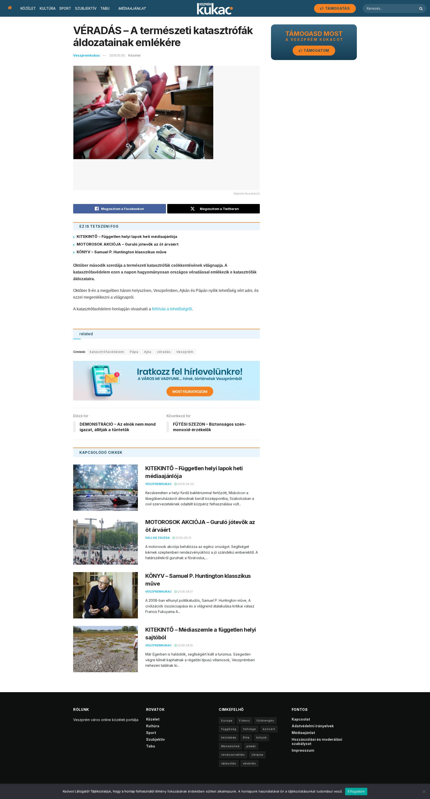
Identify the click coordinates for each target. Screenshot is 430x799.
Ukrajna (257, 754)
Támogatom (316, 50)
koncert (269, 729)
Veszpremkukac (86, 55)
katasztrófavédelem (107, 352)
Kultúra (47, 8)
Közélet (28, 8)
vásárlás (249, 763)
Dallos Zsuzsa (157, 537)
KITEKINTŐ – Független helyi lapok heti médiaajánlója (127, 236)
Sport (65, 8)
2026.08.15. (185, 645)
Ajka (147, 352)
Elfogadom (356, 791)
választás (228, 763)
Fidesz (244, 720)
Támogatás (337, 8)
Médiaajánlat (132, 8)
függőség (228, 729)
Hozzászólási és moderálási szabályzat (317, 741)
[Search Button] (421, 8)
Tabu (104, 8)
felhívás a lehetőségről (172, 309)
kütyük (261, 737)
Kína (246, 737)
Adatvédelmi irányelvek (313, 726)
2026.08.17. (185, 591)
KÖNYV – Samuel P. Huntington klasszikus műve (121, 252)
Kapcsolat (301, 719)
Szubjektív (86, 8)
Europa (226, 720)
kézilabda (228, 737)
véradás (164, 352)
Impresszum (303, 750)
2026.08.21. (183, 537)
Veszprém (184, 352)
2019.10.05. (117, 55)
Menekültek (230, 746)
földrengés (265, 720)
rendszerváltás (233, 754)
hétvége (249, 729)
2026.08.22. (186, 484)
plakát (251, 746)
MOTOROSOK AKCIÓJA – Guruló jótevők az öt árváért (127, 244)
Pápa (134, 352)
